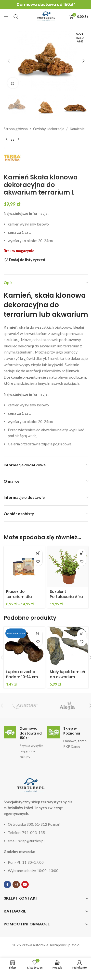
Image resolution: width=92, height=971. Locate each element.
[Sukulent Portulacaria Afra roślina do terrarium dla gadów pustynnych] (68, 566)
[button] (8, 61)
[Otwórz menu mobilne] (6, 16)
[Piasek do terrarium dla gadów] (24, 566)
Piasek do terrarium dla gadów (19, 596)
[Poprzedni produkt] (7, 139)
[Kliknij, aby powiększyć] (12, 83)
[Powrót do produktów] (12, 139)
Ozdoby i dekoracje (48, 129)
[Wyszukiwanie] (16, 16)
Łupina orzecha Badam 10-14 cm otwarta (22, 677)
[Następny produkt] (18, 139)
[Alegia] (67, 705)
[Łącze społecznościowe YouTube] (25, 884)
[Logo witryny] (46, 16)
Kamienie (77, 129)
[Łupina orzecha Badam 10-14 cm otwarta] (24, 647)
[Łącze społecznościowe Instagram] (16, 884)
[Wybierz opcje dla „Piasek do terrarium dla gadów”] (38, 553)
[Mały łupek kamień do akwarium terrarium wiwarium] (68, 647)
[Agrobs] (25, 705)
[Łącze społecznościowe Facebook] (7, 884)
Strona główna (16, 129)
